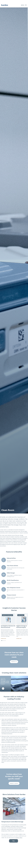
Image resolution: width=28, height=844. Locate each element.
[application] (14, 838)
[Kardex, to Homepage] (4, 5)
